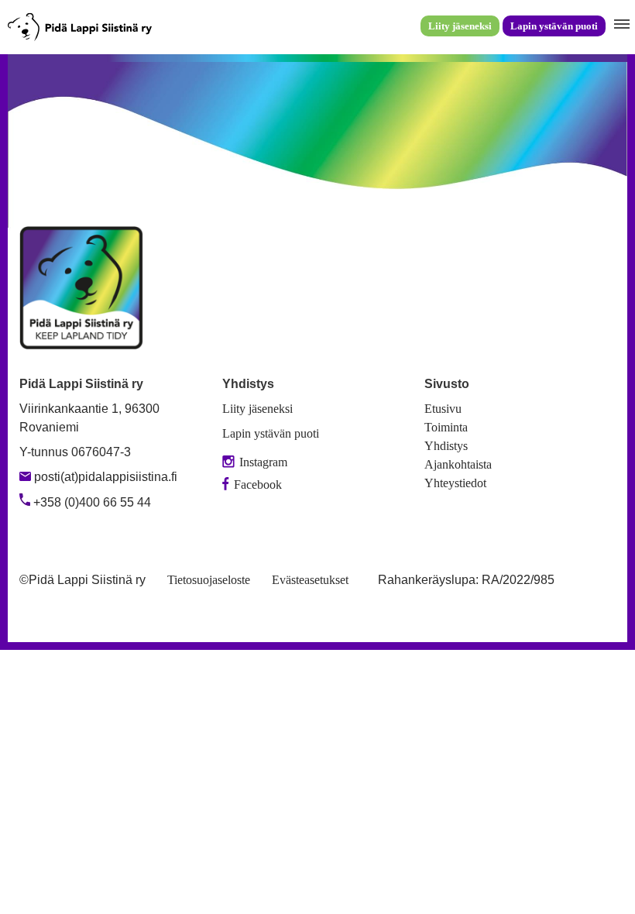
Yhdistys (446, 445)
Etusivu (443, 408)
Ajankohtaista (458, 464)
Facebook (258, 484)
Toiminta (446, 427)
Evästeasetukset (310, 579)
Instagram (263, 462)
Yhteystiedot (455, 483)
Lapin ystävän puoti (554, 26)
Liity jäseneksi (460, 26)
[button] (620, 24)
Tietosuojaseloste (208, 579)
